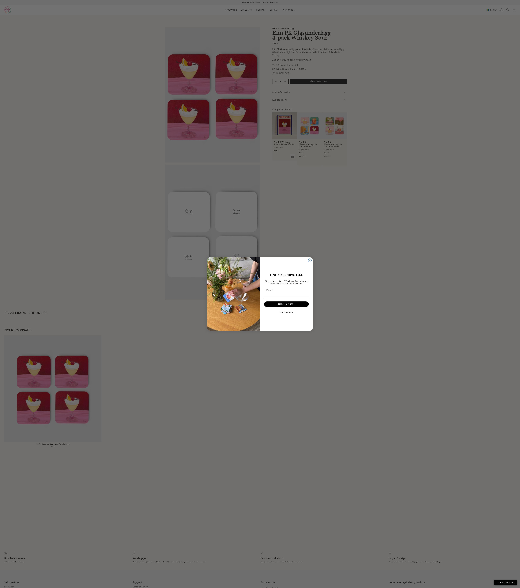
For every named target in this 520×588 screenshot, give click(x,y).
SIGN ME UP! (286, 304)
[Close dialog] (309, 260)
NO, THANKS (286, 312)
